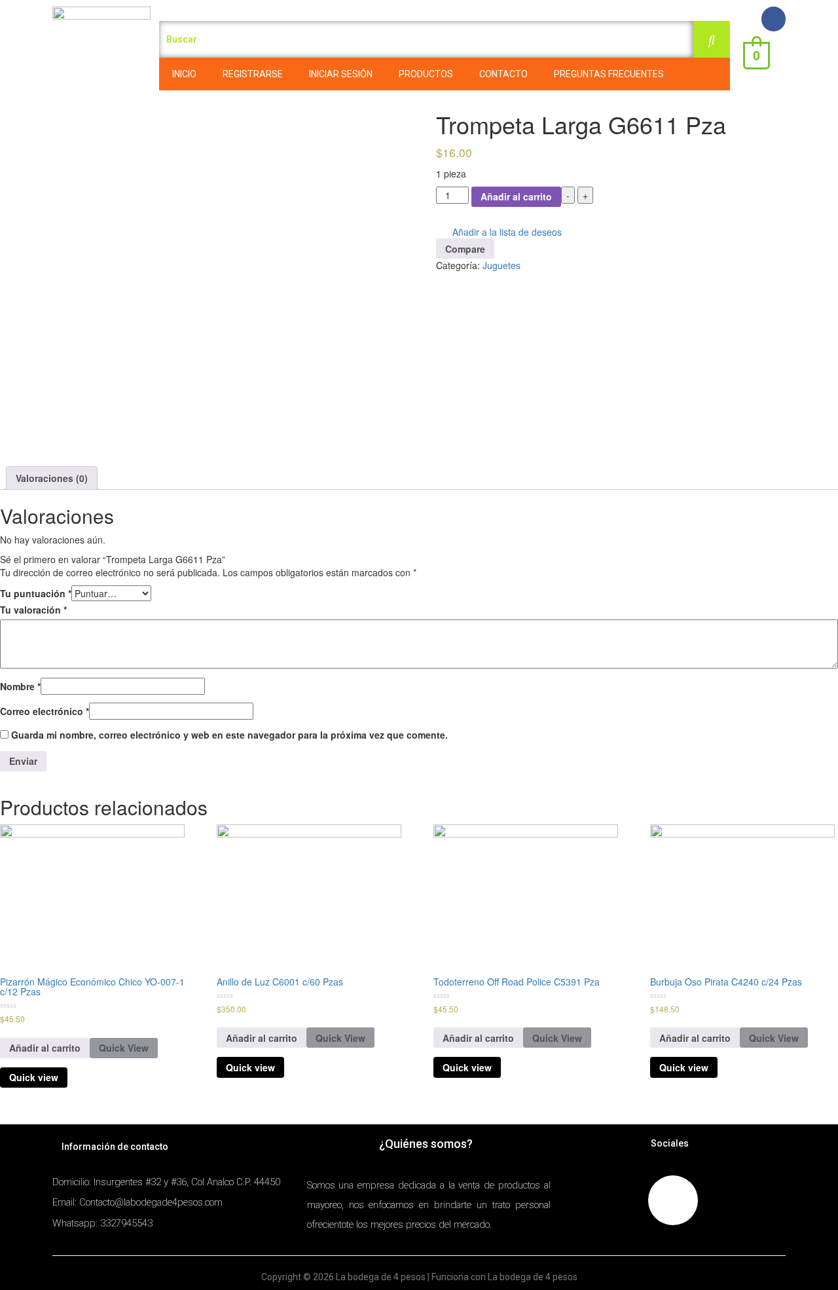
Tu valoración (33, 609)
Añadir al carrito (516, 196)
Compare (465, 248)
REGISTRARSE (253, 74)
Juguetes (501, 265)
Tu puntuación (35, 593)
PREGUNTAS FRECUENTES (609, 74)
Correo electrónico (44, 711)
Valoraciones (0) (52, 478)
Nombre (20, 686)
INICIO (184, 74)
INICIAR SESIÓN (341, 74)
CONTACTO (503, 74)
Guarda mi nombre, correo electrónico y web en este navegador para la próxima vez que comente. (229, 734)
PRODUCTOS (426, 74)
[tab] (52, 478)
